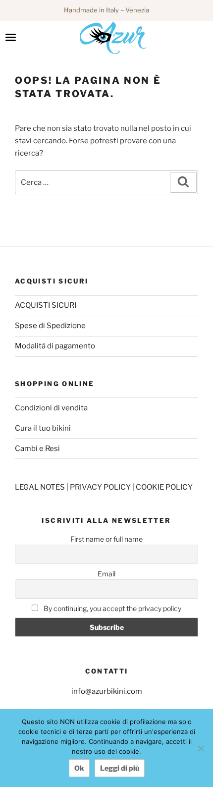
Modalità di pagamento (55, 345)
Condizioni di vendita (51, 407)
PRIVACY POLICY (101, 487)
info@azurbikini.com (106, 691)
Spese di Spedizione (50, 325)
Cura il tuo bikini (43, 428)
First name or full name (106, 539)
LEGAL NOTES (40, 487)
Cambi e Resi (37, 448)
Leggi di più (119, 768)
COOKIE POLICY (164, 487)
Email (106, 573)
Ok (79, 768)
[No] (201, 748)
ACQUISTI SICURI (45, 305)
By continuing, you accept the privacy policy (111, 608)
